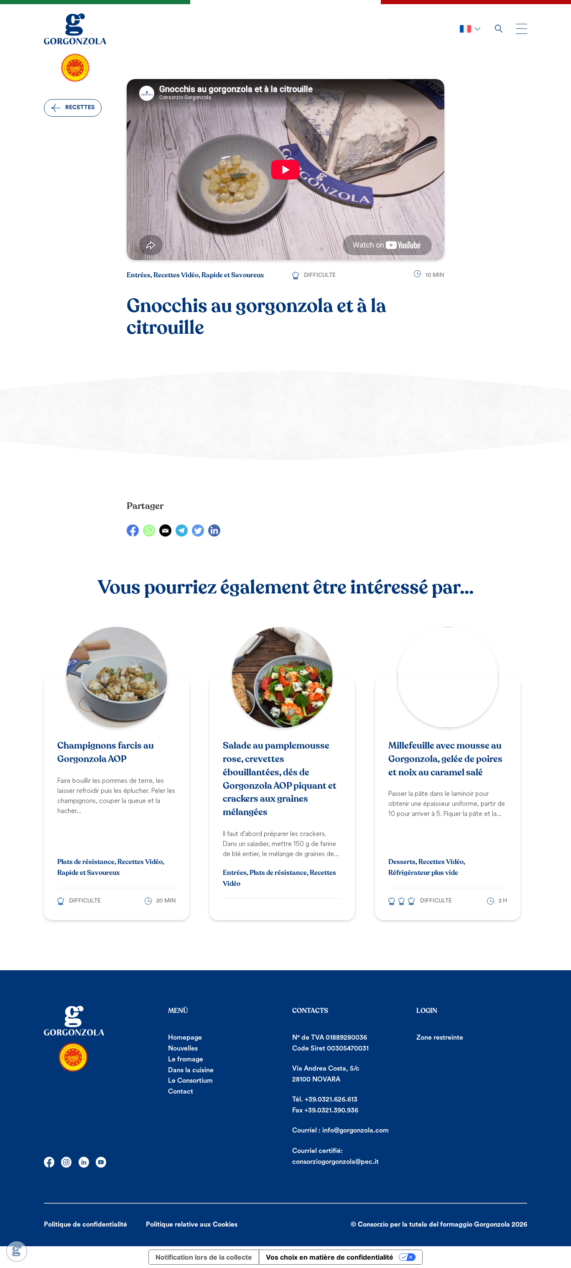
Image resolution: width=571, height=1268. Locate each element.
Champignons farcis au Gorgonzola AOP (105, 752)
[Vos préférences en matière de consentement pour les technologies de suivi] (17, 1251)
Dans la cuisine (191, 1070)
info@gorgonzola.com (355, 1130)
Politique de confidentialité (85, 1224)
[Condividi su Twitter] (198, 530)
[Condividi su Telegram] (182, 530)
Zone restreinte (439, 1037)
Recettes (79, 107)
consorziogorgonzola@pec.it (335, 1161)
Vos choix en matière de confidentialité (329, 1257)
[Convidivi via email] (165, 530)
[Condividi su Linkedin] (214, 530)
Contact (180, 1091)
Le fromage (185, 1059)
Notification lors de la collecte (203, 1257)
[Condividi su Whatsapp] (149, 530)
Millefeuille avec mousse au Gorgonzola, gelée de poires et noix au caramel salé (445, 759)
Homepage (185, 1037)
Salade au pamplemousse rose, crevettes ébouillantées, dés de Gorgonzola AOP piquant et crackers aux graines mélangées (279, 778)
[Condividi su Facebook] (133, 530)
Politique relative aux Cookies (191, 1224)
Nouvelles (183, 1048)
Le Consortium (190, 1080)
